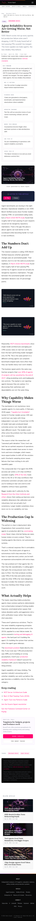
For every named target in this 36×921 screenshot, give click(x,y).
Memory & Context (18, 895)
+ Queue (15, 198)
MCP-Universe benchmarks (20, 344)
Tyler (5, 54)
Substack (26, 903)
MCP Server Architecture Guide (15, 692)
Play (8, 198)
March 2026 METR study (15, 218)
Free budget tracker (18, 741)
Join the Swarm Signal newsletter (13, 704)
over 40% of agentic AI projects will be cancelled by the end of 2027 (17, 375)
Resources (29, 895)
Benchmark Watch (11, 13)
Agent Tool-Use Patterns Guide (15, 700)
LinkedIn (13, 903)
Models (24, 6)
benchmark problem (12, 648)
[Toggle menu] (32, 3)
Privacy (20, 906)
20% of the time (21, 475)
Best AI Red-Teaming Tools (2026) (16, 696)
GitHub (32, 903)
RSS (15, 906)
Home (2, 13)
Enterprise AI (8, 895)
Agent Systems (6, 6)
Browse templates (18, 736)
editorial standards (18, 767)
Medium (20, 903)
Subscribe (5, 903)
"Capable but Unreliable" (20, 412)
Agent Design (25, 753)
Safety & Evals (16, 6)
